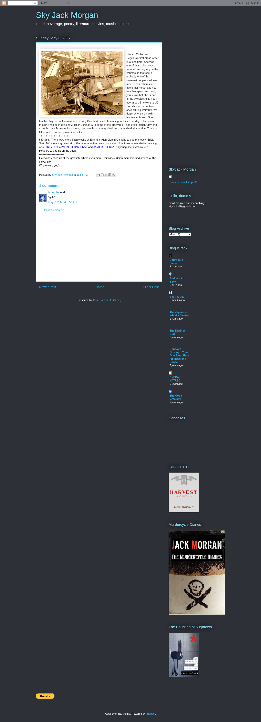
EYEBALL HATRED (176, 379)
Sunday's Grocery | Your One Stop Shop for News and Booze (179, 355)
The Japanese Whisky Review (179, 314)
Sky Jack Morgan (67, 15)
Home (99, 287)
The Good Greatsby (176, 397)
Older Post (151, 287)
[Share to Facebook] (110, 175)
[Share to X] (106, 175)
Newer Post (47, 287)
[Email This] (98, 175)
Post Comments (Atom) (107, 300)
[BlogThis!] (102, 175)
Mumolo (53, 192)
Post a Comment (54, 210)
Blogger (150, 713)
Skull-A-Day (177, 296)
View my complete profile (183, 182)
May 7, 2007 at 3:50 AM (62, 202)
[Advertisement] (99, 249)
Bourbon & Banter (176, 261)
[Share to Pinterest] (114, 175)
